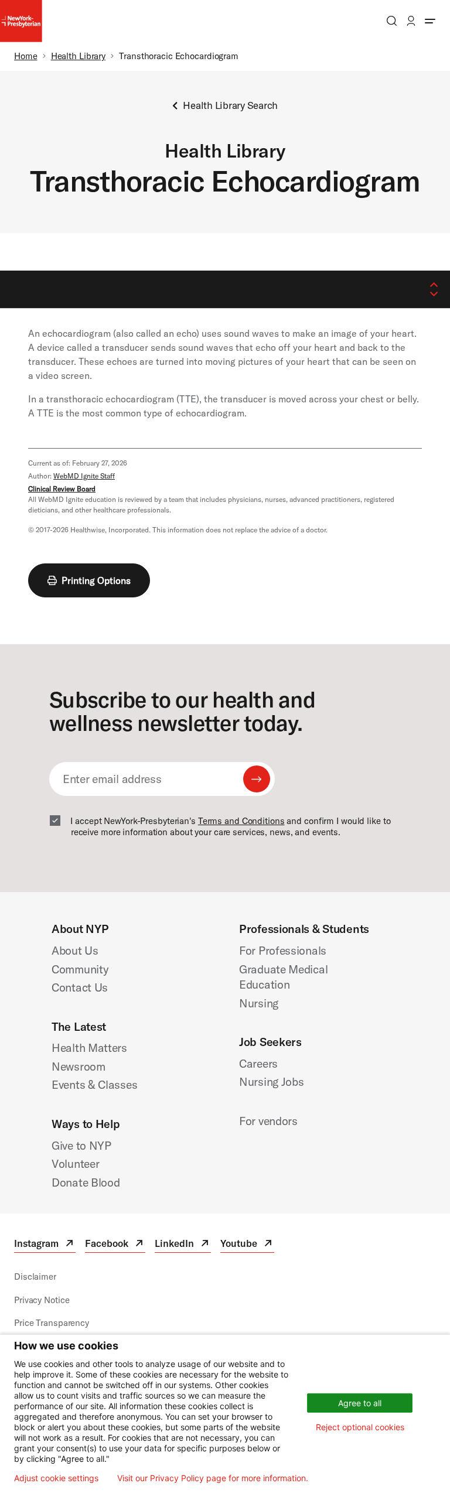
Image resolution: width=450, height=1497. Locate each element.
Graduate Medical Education (283, 977)
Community (80, 969)
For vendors (268, 1120)
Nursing (258, 1003)
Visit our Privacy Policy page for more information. (212, 1478)
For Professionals (282, 950)
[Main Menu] (430, 21)
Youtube (247, 1245)
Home (26, 55)
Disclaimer (35, 1276)
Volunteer (75, 1163)
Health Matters (89, 1047)
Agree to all (359, 1403)
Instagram (45, 1245)
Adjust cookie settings (56, 1478)
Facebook (115, 1245)
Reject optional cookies (360, 1427)
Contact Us (80, 987)
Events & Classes (94, 1084)
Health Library (78, 55)
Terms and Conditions (241, 820)
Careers (258, 1063)
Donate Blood (86, 1182)
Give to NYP (81, 1145)
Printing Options (96, 580)
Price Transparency (51, 1322)
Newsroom (78, 1066)
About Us (75, 950)
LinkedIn (183, 1245)
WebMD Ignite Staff (84, 475)
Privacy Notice (41, 1299)
